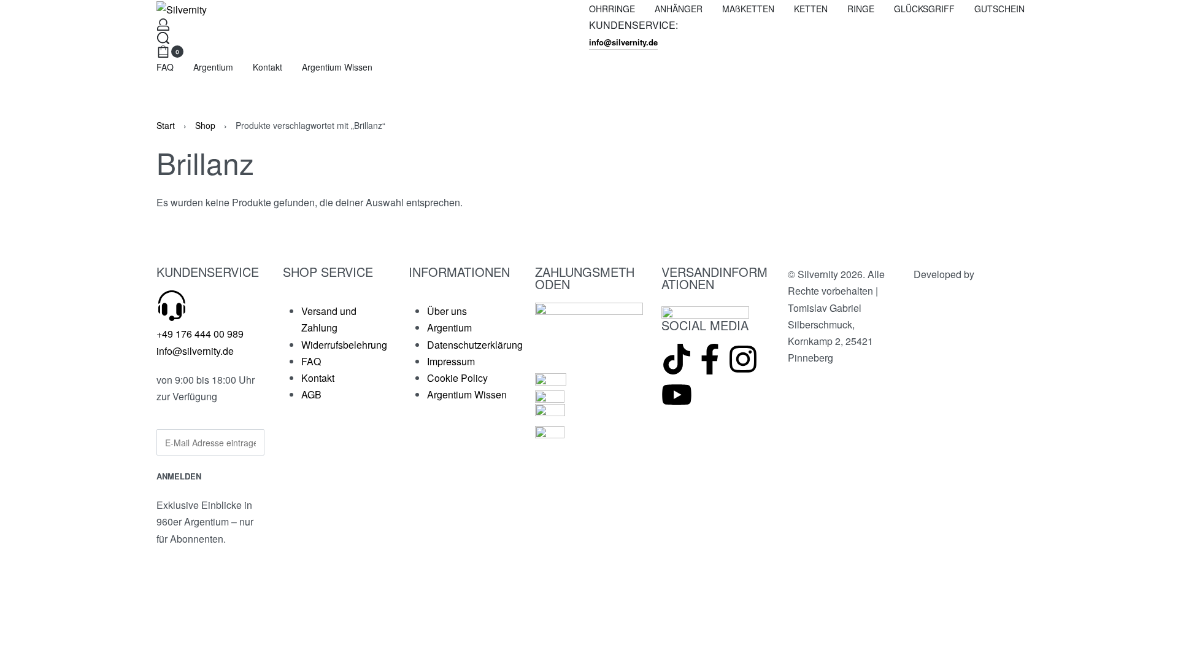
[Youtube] (676, 394)
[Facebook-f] (710, 359)
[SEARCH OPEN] (163, 38)
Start (165, 125)
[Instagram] (743, 359)
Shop (205, 125)
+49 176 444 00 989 (200, 334)
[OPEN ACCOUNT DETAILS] (163, 24)
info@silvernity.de (195, 351)
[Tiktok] (676, 359)
